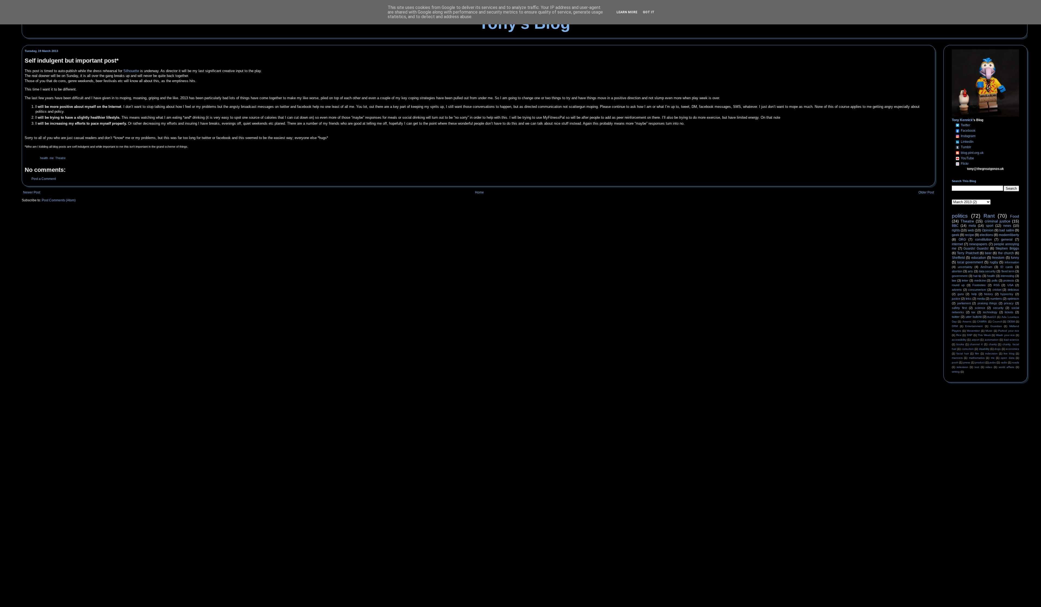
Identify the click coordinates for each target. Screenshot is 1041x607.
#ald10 (991, 316)
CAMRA (982, 321)
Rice (959, 335)
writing (956, 371)
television (962, 367)
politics (960, 216)
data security (987, 271)
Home (479, 192)
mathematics (977, 357)
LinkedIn (967, 142)
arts (970, 271)
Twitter (965, 125)
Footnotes (979, 285)
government (960, 275)
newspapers (978, 244)
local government (970, 262)
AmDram (986, 267)
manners (957, 357)
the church (1006, 253)
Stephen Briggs (1007, 248)
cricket (996, 289)
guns (961, 294)
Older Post (926, 192)
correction (968, 348)
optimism (1013, 298)
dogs (997, 348)
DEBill (1011, 321)
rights (956, 230)
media (981, 298)
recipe (969, 235)
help (974, 294)
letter (965, 280)
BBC (955, 226)
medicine (980, 280)
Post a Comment (43, 179)
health (44, 158)
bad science (1011, 339)
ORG (962, 239)
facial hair (962, 353)
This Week (984, 335)
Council (997, 321)
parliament (964, 303)
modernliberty (1009, 235)
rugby (994, 262)
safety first (959, 307)
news (1007, 226)
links (969, 298)
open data (1007, 357)
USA (1010, 285)
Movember (973, 330)
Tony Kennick (962, 120)
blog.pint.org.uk (972, 153)
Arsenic (967, 321)
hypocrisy (1006, 294)
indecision (991, 353)
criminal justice (997, 221)
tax (973, 312)
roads (1015, 362)
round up (958, 285)
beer (988, 253)
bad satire (1006, 230)
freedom (998, 258)
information (1012, 262)
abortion (957, 271)
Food (1014, 216)
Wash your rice (1005, 335)
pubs (992, 362)
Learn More (626, 12)
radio (1004, 362)
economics (1012, 348)
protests (1008, 280)
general (1007, 239)
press (966, 362)
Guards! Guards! (975, 248)
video (988, 367)
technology (990, 312)
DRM (955, 326)
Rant (989, 216)
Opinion (988, 230)
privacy (1009, 303)
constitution (983, 239)
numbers (996, 298)
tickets (1009, 312)
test (977, 367)
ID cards (1006, 267)
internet (957, 244)
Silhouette (131, 71)
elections (986, 235)
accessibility (959, 339)
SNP (969, 335)
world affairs (1006, 367)
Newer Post (31, 192)
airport (975, 339)
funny (1015, 258)
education (978, 258)
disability (984, 348)
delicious (1013, 289)
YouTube (967, 158)
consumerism (977, 289)
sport (989, 226)
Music (988, 330)
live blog (1009, 353)
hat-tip (977, 275)
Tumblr (966, 147)
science (980, 307)
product (980, 362)
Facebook (968, 131)
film (977, 353)
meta (972, 226)
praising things (987, 303)
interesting (1007, 275)
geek (955, 235)
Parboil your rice (1008, 330)
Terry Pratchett (967, 253)
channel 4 (976, 344)
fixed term (1007, 271)
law (954, 280)
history (988, 294)
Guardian (996, 326)
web (971, 230)
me (52, 158)
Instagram (968, 136)
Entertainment (974, 326)
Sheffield (958, 258)
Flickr (965, 164)
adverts (957, 289)
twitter (956, 316)
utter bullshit (974, 316)
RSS (997, 285)
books (960, 344)
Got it (648, 12)
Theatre (60, 158)
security (998, 307)
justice (956, 298)
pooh (955, 362)
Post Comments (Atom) (59, 200)
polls (995, 280)
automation (992, 339)
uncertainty (965, 267)
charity (993, 344)
